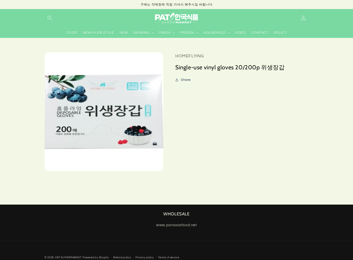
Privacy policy (144, 257)
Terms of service (168, 257)
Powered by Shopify (96, 257)
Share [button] (186, 80)
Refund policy (122, 257)
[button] (49, 18)
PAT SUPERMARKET (68, 257)
